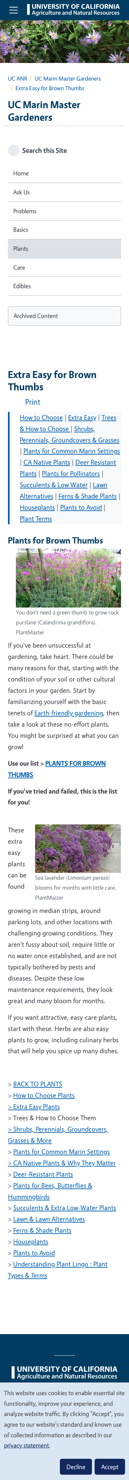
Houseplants (37, 507)
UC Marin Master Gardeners (68, 78)
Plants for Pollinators (71, 473)
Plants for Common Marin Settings (71, 451)
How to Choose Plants (44, 1095)
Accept (109, 1467)
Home (21, 173)
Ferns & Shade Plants (88, 496)
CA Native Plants (46, 462)
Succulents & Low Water (54, 485)
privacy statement (26, 1445)
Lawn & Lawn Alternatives (49, 1219)
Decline (75, 1467)
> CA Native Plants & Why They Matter (62, 1163)
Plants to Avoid (81, 507)
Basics (20, 229)
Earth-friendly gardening (68, 713)
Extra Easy (82, 417)
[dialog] (64, 1431)
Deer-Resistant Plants (43, 1174)
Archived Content (36, 316)
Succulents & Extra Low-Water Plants (64, 1207)
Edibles (22, 286)
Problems (24, 211)
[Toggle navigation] (13, 10)
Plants (20, 248)
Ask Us (21, 192)
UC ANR (17, 78)
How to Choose (41, 417)
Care (19, 267)
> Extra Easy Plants (34, 1106)
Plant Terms (36, 518)
